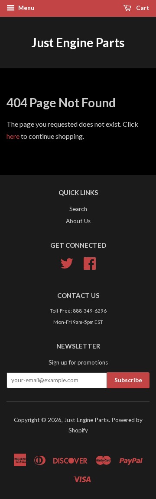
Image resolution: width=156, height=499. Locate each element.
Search (78, 208)
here (13, 136)
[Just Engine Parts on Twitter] (66, 266)
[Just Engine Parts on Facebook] (89, 266)
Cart (142, 7)
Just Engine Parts (78, 42)
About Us (78, 221)
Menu (25, 7)
